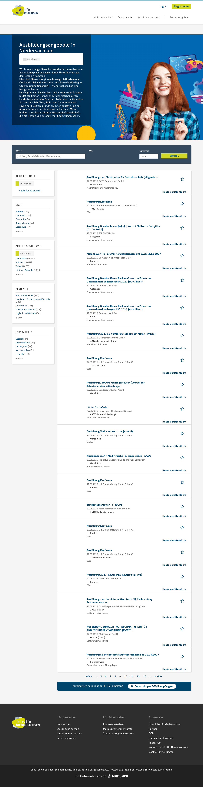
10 (125, 676)
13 (144, 676)
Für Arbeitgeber (179, 17)
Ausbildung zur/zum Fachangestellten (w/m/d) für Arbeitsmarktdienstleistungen (115, 384)
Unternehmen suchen (69, 733)
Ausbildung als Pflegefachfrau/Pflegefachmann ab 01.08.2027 (123, 654)
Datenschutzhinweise (161, 738)
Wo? (90, 150)
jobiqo (168, 769)
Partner (153, 728)
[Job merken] (183, 178)
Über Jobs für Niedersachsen (165, 724)
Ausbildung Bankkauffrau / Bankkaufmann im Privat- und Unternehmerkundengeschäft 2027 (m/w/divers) (119, 279)
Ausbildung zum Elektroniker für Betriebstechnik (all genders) (122, 177)
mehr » (19, 231)
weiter (158, 676)
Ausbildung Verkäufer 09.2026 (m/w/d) (110, 431)
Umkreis (144, 150)
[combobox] (50, 156)
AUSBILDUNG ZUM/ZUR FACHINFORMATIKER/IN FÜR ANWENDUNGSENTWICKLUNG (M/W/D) (117, 628)
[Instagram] (20, 737)
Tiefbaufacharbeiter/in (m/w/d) (105, 504)
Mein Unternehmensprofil (118, 728)
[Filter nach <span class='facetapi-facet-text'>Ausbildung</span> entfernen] (24, 59)
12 (138, 676)
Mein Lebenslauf (103, 17)
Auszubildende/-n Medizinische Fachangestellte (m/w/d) (119, 455)
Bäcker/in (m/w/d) (97, 407)
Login (163, 6)
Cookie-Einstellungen (161, 751)
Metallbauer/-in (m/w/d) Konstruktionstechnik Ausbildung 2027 (124, 253)
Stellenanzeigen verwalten (118, 733)
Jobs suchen (125, 17)
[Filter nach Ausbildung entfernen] (17, 253)
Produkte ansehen (113, 724)
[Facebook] (14, 737)
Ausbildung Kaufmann (99, 201)
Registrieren (181, 6)
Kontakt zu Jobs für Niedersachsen (168, 747)
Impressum (155, 742)
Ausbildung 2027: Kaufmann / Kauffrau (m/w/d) (114, 574)
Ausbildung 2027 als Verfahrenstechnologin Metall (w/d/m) (121, 333)
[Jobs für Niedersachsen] (25, 11)
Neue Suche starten (30, 190)
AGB (151, 733)
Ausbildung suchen (148, 17)
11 (132, 676)
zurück (88, 676)
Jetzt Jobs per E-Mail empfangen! (154, 686)
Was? (19, 150)
